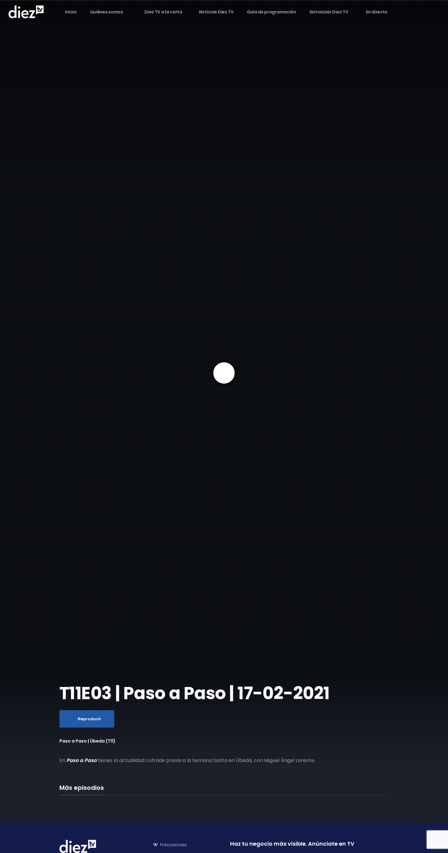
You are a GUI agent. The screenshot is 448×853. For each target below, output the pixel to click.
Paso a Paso (81, 760)
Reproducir (89, 719)
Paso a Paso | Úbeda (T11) (87, 741)
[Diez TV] (26, 12)
